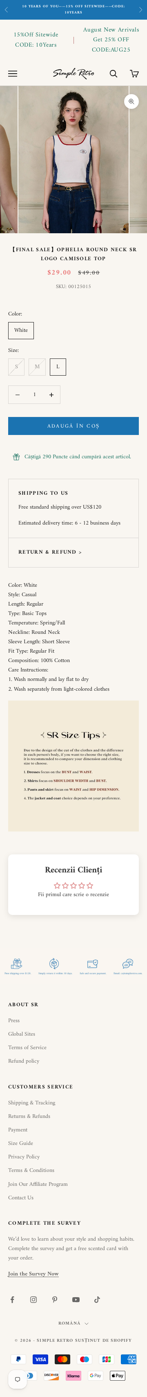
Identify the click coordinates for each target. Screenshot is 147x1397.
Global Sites (21, 1034)
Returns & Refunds (29, 1116)
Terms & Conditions (31, 1170)
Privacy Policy (24, 1157)
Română (69, 1323)
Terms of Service (27, 1048)
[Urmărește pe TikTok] (97, 1300)
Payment (17, 1130)
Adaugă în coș (73, 426)
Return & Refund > (50, 552)
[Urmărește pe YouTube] (76, 1300)
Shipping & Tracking (31, 1103)
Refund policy (23, 1061)
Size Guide (20, 1143)
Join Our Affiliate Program (38, 1184)
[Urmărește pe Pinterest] (55, 1300)
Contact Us (20, 1198)
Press (14, 1021)
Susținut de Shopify (103, 1341)
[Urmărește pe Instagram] (33, 1300)
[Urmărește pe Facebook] (12, 1300)
